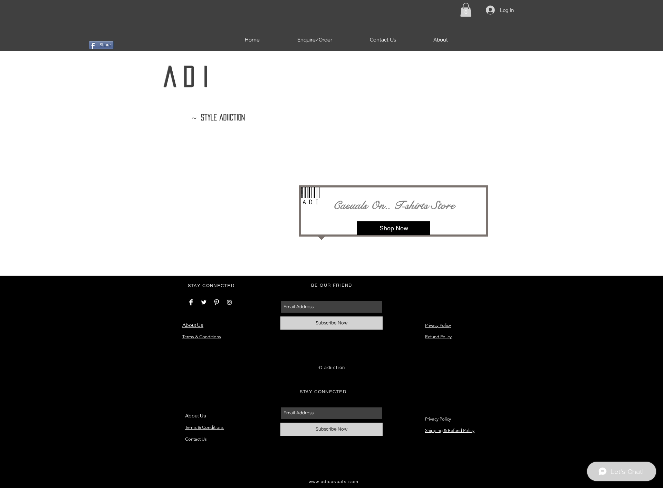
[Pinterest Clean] (216, 302)
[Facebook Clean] (191, 302)
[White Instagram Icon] (229, 302)
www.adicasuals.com (333, 481)
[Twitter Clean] (204, 302)
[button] (466, 10)
